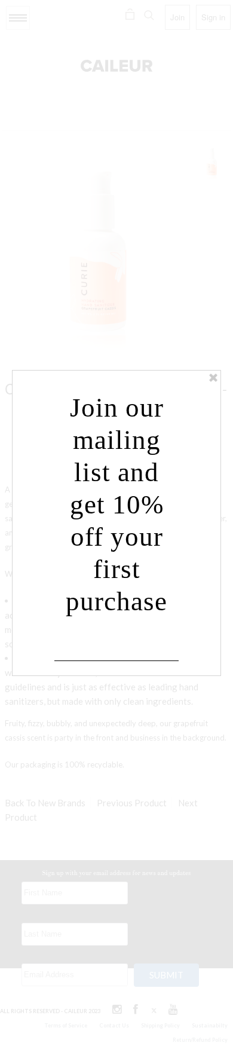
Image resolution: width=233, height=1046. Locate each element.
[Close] (213, 378)
